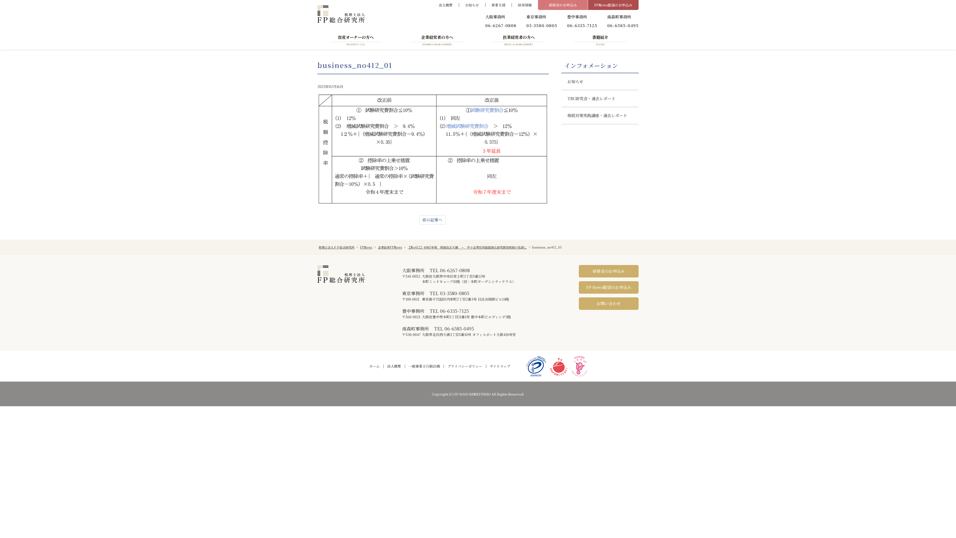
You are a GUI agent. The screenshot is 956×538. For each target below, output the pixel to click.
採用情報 (525, 4)
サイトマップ (500, 366)
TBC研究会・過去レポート (591, 98)
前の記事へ (432, 220)
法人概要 (446, 4)
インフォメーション (591, 65)
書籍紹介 (600, 40)
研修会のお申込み (563, 4)
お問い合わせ (609, 303)
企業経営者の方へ (437, 40)
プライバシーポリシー (464, 366)
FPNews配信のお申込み (613, 4)
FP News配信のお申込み (608, 287)
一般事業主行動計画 (424, 366)
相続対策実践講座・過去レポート (597, 115)
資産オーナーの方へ (356, 40)
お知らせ (472, 4)
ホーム (374, 366)
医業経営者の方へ (519, 40)
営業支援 (498, 4)
